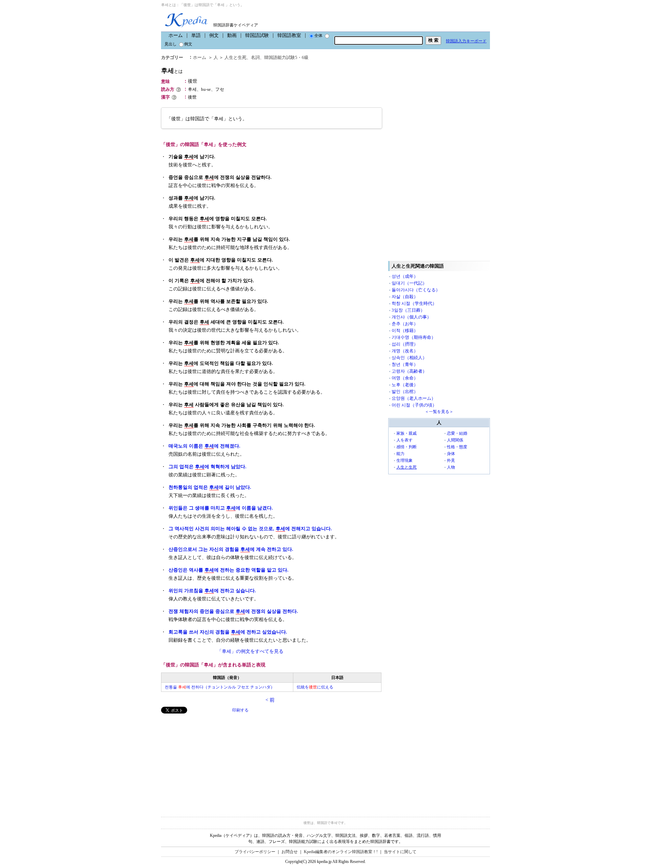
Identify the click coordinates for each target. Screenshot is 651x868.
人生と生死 (235, 57)
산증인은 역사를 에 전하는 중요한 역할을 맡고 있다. (229, 570)
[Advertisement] (212, 761)
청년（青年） (405, 364)
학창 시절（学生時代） (414, 303)
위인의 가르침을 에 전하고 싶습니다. (212, 590)
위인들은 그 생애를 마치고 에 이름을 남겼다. (221, 508)
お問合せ (289, 851)
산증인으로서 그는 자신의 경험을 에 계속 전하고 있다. (231, 549)
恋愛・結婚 (457, 433)
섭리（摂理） (405, 344)
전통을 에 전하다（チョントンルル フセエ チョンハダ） (220, 687)
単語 (196, 35)
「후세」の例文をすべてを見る (250, 651)
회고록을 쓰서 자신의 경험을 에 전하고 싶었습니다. (228, 632)
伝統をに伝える (315, 687)
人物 (451, 467)
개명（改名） (405, 350)
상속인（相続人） (409, 357)
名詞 (255, 57)
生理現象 (404, 460)
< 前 (270, 700)
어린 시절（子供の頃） (414, 405)
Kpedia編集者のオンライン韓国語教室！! (341, 851)
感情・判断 (406, 447)
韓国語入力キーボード (466, 41)
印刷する (240, 710)
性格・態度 (457, 447)
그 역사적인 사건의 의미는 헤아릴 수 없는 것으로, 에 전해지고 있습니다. (250, 528)
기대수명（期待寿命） (414, 337)
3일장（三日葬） (408, 310)
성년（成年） (405, 276)
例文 (214, 35)
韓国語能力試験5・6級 (286, 57)
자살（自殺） (405, 296)
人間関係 (455, 440)
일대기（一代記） (409, 283)
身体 (451, 453)
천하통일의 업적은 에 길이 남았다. (210, 487)
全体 (318, 35)
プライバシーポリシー (255, 851)
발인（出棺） (405, 391)
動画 (232, 35)
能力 (400, 453)
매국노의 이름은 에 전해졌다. (204, 446)
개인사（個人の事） (411, 316)
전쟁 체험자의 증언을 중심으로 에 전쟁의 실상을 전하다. (233, 611)
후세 (172, 70)
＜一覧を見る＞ (439, 411)
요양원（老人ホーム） (414, 398)
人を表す (404, 440)
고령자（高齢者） (409, 371)
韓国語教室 (289, 35)
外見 (451, 460)
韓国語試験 (257, 35)
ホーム (176, 35)
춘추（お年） (405, 323)
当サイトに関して (400, 851)
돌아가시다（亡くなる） (416, 289)
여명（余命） (405, 377)
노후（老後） (405, 384)
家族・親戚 (406, 433)
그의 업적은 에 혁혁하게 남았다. (207, 466)
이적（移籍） (405, 330)
